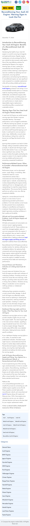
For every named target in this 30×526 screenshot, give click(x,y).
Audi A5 (4, 394)
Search (18, 8)
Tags (3, 414)
